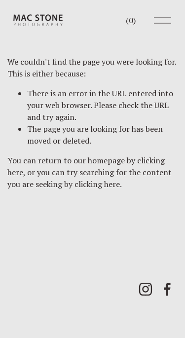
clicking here (97, 184)
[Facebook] (167, 289)
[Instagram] (145, 289)
